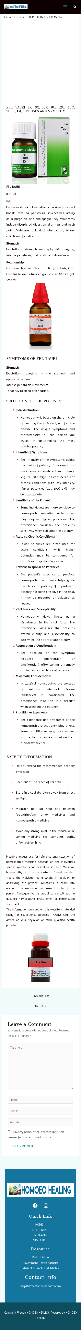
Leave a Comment (15, 17)
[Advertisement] (40, 61)
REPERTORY (36, 17)
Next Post (41, 1006)
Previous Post (41, 996)
